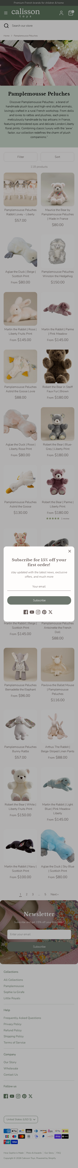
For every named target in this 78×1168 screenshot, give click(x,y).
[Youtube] (32, 612)
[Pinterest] (44, 612)
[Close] (70, 551)
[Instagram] (38, 612)
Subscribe (39, 600)
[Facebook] (26, 612)
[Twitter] (50, 612)
